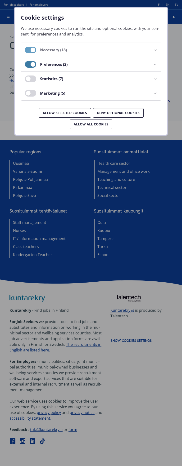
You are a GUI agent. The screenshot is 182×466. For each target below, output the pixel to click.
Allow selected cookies (65, 113)
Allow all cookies (91, 124)
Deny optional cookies (118, 113)
